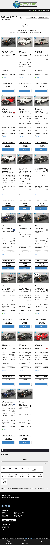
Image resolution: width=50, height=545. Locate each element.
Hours (13, 502)
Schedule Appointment (8, 87)
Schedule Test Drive (6, 526)
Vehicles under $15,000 (19, 512)
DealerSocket (33, 538)
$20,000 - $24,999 (18, 515)
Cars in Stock (4, 512)
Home (2, 14)
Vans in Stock (5, 516)
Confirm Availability (8, 83)
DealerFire (25, 538)
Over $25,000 (17, 516)
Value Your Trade (5, 527)
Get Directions (5, 499)
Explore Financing (14, 91)
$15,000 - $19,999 (17, 513)
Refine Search (31, 17)
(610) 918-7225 (7, 502)
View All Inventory (25, 34)
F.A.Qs (3, 529)
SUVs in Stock (5, 513)
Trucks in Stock (5, 515)
